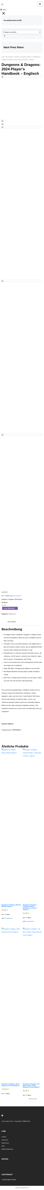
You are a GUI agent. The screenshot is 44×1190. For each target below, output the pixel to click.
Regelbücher (36, 57)
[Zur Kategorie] (5, 35)
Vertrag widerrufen (22, 1187)
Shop (3, 57)
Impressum (5, 1140)
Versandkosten (17, 595)
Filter (4, 9)
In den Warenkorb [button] (11, 922)
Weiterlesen (33, 1098)
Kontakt (4, 1137)
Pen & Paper (9, 57)
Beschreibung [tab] (12, 621)
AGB (3, 1146)
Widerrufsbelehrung (7, 1149)
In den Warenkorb (9, 608)
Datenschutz (5, 1143)
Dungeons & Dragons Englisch (22, 57)
